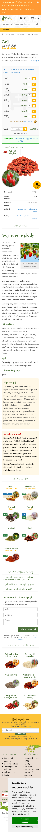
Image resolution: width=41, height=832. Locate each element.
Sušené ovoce (21, 34)
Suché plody (10, 34)
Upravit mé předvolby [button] (24, 827)
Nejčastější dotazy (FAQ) (31, 759)
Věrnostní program (28, 773)
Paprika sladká (11, 549)
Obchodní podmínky (8, 759)
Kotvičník (11, 529)
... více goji (33, 60)
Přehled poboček (32, 769)
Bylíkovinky (29, 766)
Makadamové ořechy (30, 696)
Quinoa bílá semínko (30, 655)
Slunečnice (30, 487)
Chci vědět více (28, 122)
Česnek (30, 508)
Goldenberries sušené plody (11, 655)
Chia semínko (11, 674)
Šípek (30, 529)
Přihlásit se (20, 733)
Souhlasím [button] (24, 819)
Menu (7, 29)
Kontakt (7, 775)
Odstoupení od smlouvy (10, 768)
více (29, 726)
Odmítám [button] (24, 823)
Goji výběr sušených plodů (13, 153)
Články (27, 763)
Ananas (11, 487)
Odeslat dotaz (27, 629)
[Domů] (2, 34)
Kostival (11, 508)
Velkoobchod (9, 772)
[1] (34, 78)
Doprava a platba (11, 763)
